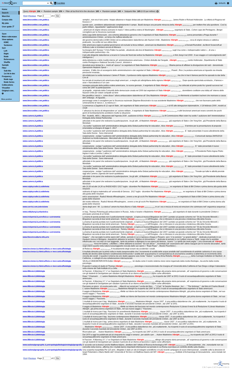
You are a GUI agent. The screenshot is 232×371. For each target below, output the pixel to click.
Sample (5, 65)
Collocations (7, 85)
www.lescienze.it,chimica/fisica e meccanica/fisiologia (47, 249)
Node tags (8, 79)
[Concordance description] (157, 11)
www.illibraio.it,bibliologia (34, 271)
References (9, 59)
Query (31, 11)
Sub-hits (7, 71)
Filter (4, 68)
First (25, 16)
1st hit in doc (9, 73)
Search (5, 13)
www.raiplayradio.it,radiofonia (36, 186)
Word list (6, 16)
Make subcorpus (9, 37)
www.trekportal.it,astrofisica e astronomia (41, 217)
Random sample (53, 11)
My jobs (5, 23)
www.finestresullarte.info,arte (36, 237)
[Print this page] (216, 3)
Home (4, 9)
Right (6, 54)
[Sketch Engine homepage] (12, 3)
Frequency (7, 76)
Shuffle (7, 62)
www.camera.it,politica (33, 116)
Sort (4, 48)
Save (4, 34)
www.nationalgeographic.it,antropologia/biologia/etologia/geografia (52, 345)
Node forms (9, 82)
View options (7, 39)
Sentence (8, 45)
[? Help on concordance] (2, 93)
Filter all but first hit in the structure (82, 11)
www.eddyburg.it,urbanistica (35, 212)
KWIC (6, 42)
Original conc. (8, 91)
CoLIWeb (61, 3)
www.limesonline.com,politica (36, 20)
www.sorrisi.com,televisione (35, 207)
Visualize (6, 88)
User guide (7, 27)
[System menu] (228, 3)
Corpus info (7, 20)
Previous (32, 16)
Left (5, 51)
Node (6, 56)
